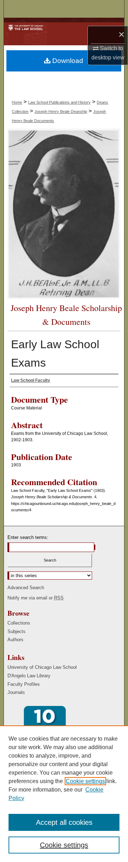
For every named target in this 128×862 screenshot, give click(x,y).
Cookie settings (85, 781)
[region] (64, 793)
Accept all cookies (64, 822)
